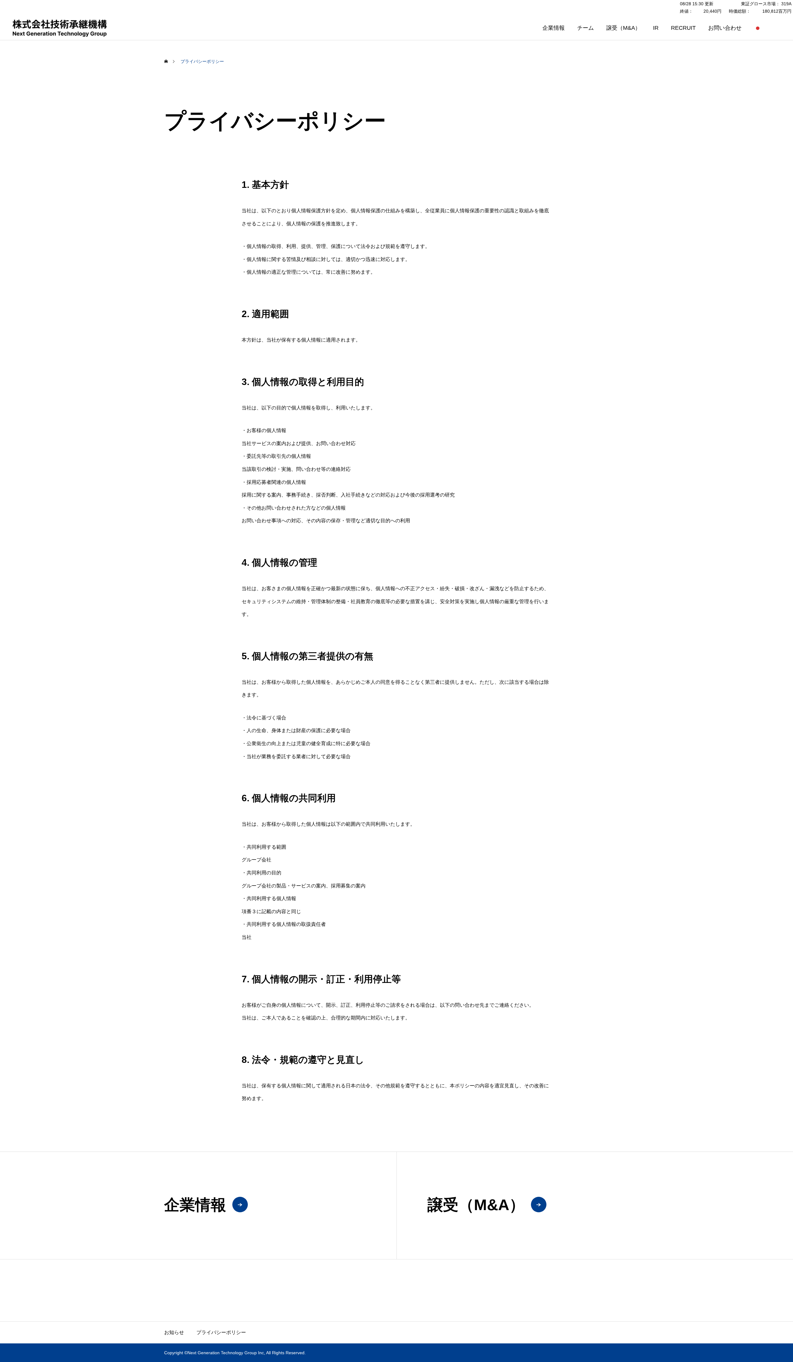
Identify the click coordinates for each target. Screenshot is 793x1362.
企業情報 (553, 28)
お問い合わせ (725, 28)
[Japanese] (758, 27)
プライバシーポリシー (221, 1332)
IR (656, 28)
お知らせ (174, 1332)
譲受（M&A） (623, 28)
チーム (585, 28)
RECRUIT (683, 28)
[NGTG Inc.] (59, 27)
